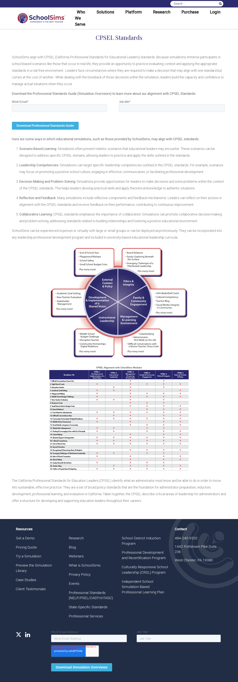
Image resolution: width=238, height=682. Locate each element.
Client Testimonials (31, 589)
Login (215, 12)
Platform (133, 12)
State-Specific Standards (88, 607)
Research (161, 12)
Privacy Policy (80, 574)
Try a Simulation (28, 556)
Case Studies (26, 580)
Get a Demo (25, 538)
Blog (72, 547)
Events (74, 583)
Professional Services (86, 616)
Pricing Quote (26, 547)
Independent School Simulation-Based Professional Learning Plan (143, 586)
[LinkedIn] (27, 634)
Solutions (105, 12)
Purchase (190, 12)
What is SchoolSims (85, 565)
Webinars (76, 556)
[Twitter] (18, 634)
